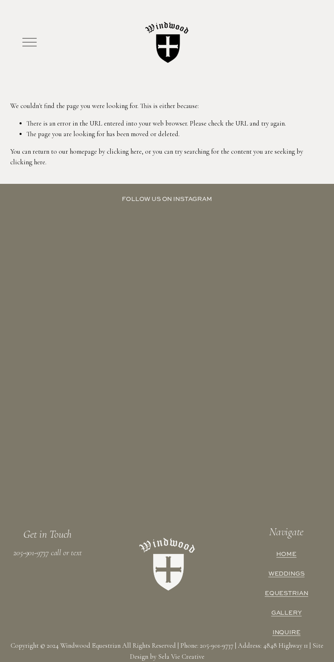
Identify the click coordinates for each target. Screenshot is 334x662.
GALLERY (286, 612)
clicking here (124, 152)
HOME (286, 554)
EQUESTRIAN (286, 593)
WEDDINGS (286, 573)
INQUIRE (286, 632)
